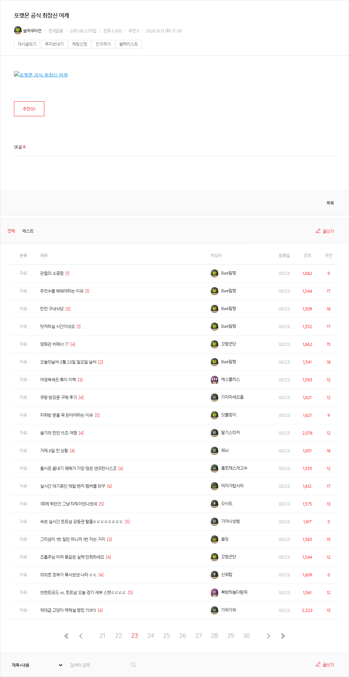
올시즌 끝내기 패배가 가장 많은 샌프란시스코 (78, 468)
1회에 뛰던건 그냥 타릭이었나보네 (68, 503)
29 (230, 635)
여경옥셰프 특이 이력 (58, 379)
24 (150, 635)
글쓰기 (328, 231)
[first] (66, 636)
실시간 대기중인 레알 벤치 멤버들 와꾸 (72, 486)
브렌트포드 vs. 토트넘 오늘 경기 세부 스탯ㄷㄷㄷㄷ (83, 592)
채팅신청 (79, 44)
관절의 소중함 (52, 273)
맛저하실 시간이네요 (57, 326)
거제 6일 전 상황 (54, 450)
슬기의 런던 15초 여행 (58, 433)
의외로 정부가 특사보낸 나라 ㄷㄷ (68, 574)
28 (214, 635)
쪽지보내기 (54, 44)
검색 (134, 665)
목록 (330, 203)
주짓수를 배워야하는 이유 (62, 291)
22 (118, 635)
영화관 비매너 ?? (54, 344)
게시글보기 (27, 44)
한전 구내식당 (52, 308)
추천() (29, 109)
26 (182, 635)
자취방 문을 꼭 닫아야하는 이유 (66, 415)
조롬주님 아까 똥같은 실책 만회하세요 (72, 557)
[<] (80, 636)
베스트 (28, 231)
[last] (282, 636)
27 (198, 635)
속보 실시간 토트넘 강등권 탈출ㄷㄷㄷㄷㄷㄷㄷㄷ (81, 521)
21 (102, 635)
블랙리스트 (128, 44)
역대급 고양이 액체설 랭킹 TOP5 (68, 610)
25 (166, 635)
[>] (268, 636)
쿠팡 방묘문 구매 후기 (58, 397)
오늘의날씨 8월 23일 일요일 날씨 (68, 362)
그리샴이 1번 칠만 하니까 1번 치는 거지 (72, 539)
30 (246, 635)
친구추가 (103, 44)
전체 (11, 231)
